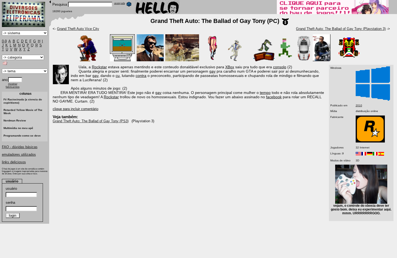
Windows (335, 67)
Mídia (333, 111)
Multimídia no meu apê (18, 128)
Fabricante (337, 117)
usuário (11, 188)
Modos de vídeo (340, 160)
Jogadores (337, 147)
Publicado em (338, 105)
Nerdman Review (15, 120)
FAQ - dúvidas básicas (20, 147)
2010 (359, 105)
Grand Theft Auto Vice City (78, 29)
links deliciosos (14, 162)
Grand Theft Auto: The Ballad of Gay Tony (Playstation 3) (341, 29)
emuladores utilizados (19, 154)
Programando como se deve (22, 135)
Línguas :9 (337, 153)
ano (5, 80)
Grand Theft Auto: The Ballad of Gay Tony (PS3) (91, 121)
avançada (119, 3)
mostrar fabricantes (12, 85)
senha (10, 203)
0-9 (4, 41)
